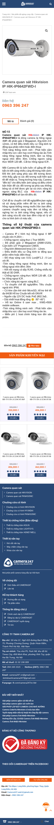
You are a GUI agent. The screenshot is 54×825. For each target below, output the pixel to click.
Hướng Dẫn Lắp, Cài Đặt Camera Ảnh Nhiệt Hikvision (25, 719)
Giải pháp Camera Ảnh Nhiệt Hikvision (18, 716)
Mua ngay (35, 346)
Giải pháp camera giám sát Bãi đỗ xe (18, 701)
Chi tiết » (13, 418)
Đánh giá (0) (27, 121)
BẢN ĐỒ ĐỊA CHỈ (13, 780)
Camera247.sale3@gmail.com (20, 792)
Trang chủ (6, 14)
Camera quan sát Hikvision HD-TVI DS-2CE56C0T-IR (40, 398)
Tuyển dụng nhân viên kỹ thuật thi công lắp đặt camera (25, 713)
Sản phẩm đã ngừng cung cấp (22, 14)
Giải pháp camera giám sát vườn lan (17, 704)
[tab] (10, 121)
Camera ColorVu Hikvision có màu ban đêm (21, 710)
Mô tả (11, 121)
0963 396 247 (18, 795)
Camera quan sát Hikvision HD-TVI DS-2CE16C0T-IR (40, 455)
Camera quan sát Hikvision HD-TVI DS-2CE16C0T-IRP (13, 455)
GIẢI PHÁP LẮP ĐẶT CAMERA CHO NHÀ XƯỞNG (23, 707)
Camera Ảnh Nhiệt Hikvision (14, 722)
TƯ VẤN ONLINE (41, 780)
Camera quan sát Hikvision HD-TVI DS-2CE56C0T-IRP (13, 398)
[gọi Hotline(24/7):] (22, 820)
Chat (47, 821)
